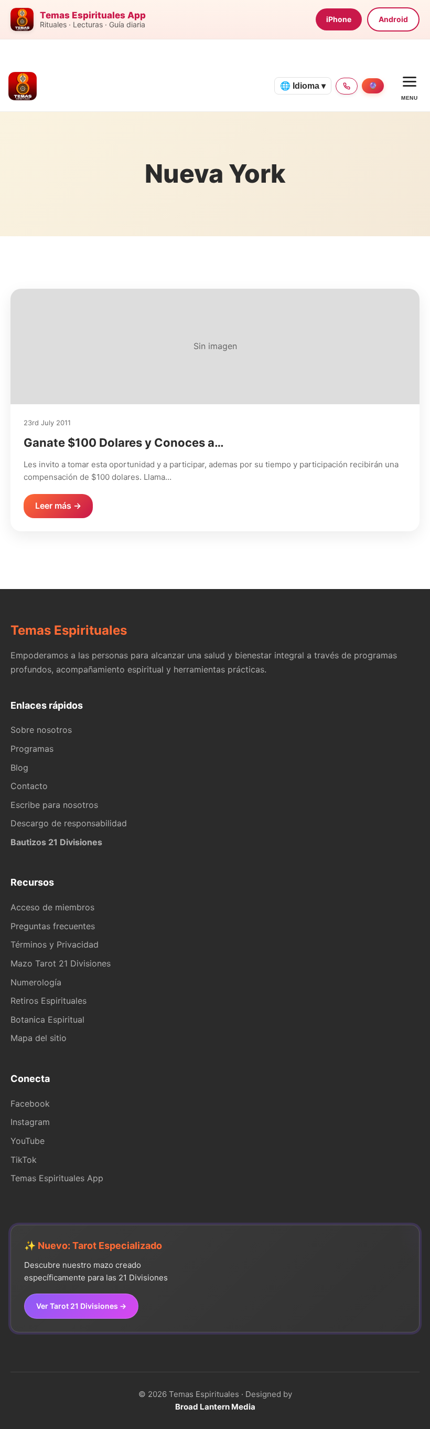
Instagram (30, 1122)
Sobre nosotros (41, 729)
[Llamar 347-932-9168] (347, 86)
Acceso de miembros (52, 907)
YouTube (27, 1141)
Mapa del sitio (38, 1038)
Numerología (35, 982)
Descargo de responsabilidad (68, 823)
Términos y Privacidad (54, 944)
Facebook (30, 1103)
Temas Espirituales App (56, 1178)
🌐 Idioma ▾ (303, 85)
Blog (19, 767)
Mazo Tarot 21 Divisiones (60, 963)
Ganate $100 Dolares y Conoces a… (124, 442)
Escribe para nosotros (54, 805)
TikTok (23, 1159)
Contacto (29, 786)
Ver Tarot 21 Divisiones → (81, 1305)
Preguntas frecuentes (52, 926)
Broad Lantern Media (215, 1407)
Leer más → (58, 505)
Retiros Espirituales (48, 1000)
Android (393, 19)
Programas (31, 748)
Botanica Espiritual (47, 1019)
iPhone (338, 19)
